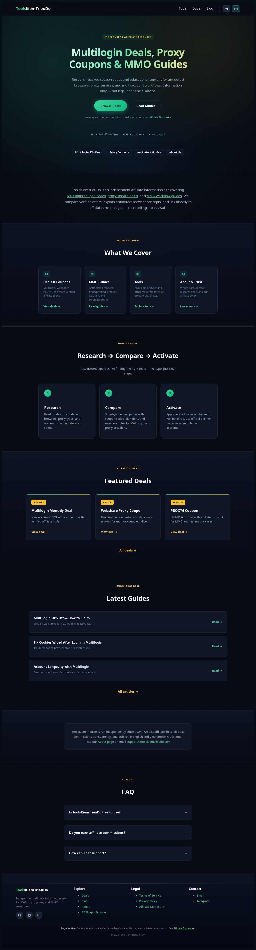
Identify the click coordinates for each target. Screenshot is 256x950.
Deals (196, 8)
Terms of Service (150, 895)
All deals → (128, 550)
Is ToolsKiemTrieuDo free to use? (95, 812)
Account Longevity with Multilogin (61, 666)
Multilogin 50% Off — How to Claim (62, 618)
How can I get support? (87, 853)
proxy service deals (123, 195)
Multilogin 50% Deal (88, 152)
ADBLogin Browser (94, 912)
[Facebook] (19, 915)
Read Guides (145, 106)
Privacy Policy (148, 901)
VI (226, 8)
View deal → (39, 532)
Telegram (203, 901)
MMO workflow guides (164, 195)
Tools (183, 8)
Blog (209, 8)
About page (106, 742)
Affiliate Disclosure (160, 117)
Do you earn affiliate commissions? (97, 832)
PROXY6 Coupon (184, 510)
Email (200, 895)
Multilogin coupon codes (86, 195)
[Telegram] (29, 915)
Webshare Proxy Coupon (122, 510)
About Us (175, 152)
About (86, 907)
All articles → (128, 691)
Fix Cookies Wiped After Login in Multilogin (68, 642)
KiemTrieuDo (33, 8)
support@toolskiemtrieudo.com (149, 742)
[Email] (38, 915)
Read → (217, 622)
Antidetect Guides (149, 152)
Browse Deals (111, 106)
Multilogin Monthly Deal (51, 510)
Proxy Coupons (119, 152)
